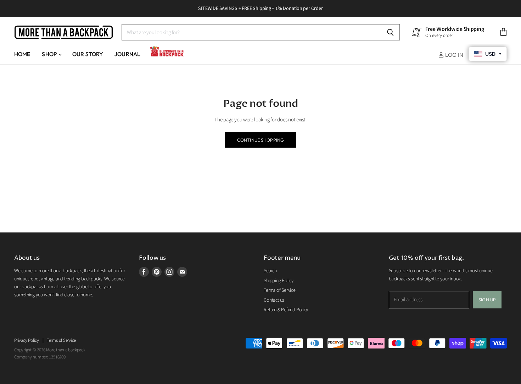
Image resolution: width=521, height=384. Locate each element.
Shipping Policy (278, 280)
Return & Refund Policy (286, 309)
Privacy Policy (26, 340)
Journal (127, 53)
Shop (50, 53)
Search (270, 270)
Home (22, 53)
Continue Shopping (260, 140)
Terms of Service (279, 290)
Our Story (87, 53)
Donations (168, 53)
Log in (453, 54)
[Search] (390, 32)
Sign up (487, 299)
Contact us (274, 300)
